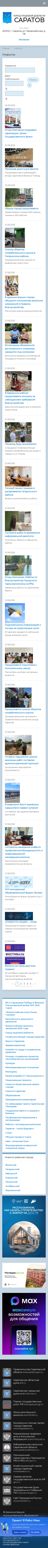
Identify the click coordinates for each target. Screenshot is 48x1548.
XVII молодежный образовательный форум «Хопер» (24, 891)
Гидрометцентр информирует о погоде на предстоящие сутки (23, 626)
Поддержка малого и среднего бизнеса (22, 1112)
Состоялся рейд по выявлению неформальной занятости (22, 534)
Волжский (10, 1165)
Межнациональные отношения (22, 1067)
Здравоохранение (15, 1045)
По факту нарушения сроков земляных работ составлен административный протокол (22, 760)
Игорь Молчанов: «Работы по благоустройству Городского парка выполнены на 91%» (21, 580)
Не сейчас (35, 1532)
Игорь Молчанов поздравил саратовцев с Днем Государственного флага (21, 133)
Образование (12, 1095)
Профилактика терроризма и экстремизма (21, 1118)
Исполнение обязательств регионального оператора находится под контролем (20, 348)
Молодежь (11, 1071)
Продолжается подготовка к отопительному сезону (21, 667)
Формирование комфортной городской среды (21, 1146)
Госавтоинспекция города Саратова (24, 1037)
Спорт (8, 1133)
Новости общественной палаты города (22, 1085)
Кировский (11, 1177)
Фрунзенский (12, 1190)
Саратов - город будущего (19, 1128)
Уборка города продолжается (21, 208)
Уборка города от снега (18, 1137)
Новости (18, 48)
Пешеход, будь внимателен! (20, 444)
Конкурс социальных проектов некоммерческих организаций (22, 1057)
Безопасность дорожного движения (19, 1020)
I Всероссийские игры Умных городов (21, 1013)
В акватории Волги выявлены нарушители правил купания (22, 806)
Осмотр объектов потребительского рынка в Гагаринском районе (20, 253)
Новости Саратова (15, 1091)
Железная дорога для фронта (21, 169)
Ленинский (11, 1182)
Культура (10, 1063)
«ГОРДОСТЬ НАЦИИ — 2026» (21, 922)
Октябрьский (12, 1186)
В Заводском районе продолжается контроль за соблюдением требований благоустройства (20, 398)
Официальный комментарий (20, 1099)
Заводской (11, 1173)
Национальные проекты (18, 1080)
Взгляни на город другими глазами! (20, 968)
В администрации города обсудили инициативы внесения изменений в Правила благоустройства (24, 302)
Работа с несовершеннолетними (23, 1124)
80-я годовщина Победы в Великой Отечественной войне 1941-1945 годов (24, 1005)
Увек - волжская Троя (17, 1141)
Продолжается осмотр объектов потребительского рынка (23, 711)
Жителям (24, 39)
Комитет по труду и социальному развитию (23, 1050)
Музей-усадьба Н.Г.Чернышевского (24, 1076)
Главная (6, 48)
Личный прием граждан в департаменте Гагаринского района (21, 491)
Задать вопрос (20, 1532)
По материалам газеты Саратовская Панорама (24, 1105)
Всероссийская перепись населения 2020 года (19, 1027)
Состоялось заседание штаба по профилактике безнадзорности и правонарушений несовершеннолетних (24, 852)
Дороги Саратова (14, 1041)
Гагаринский (12, 1169)
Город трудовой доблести (19, 1032)
